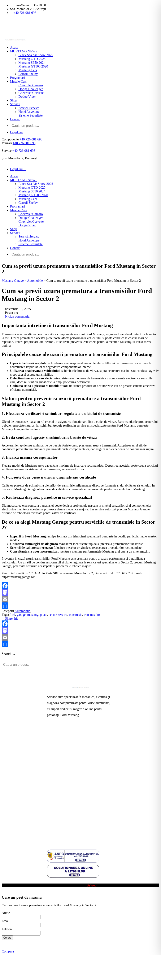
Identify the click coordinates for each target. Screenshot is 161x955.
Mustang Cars (27, 70)
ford (12, 614)
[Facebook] (80, 585)
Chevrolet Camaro (30, 85)
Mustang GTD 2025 (31, 59)
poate (43, 614)
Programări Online (59, 740)
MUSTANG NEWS (23, 51)
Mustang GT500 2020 (33, 66)
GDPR (51, 821)
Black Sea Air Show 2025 (35, 55)
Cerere (7, 937)
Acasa (14, 47)
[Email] (80, 599)
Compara (8, 951)
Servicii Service (28, 108)
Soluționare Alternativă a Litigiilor (69, 814)
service (62, 614)
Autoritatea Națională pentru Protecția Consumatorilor (72, 798)
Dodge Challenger (30, 89)
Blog (50, 881)
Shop (13, 100)
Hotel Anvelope (28, 111)
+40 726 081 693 (24, 12)
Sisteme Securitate (30, 115)
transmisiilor (92, 614)
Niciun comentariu (17, 316)
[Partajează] (80, 605)
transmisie (75, 614)
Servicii (15, 104)
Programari (17, 77)
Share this (11, 618)
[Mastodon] (80, 592)
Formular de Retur (59, 834)
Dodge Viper (27, 96)
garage (21, 614)
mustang (32, 614)
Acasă (51, 733)
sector (52, 614)
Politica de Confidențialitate (65, 827)
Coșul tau (16, 132)
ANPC (51, 807)
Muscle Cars (18, 81)
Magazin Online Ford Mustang (67, 767)
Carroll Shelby (28, 74)
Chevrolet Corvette (31, 93)
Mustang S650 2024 (31, 62)
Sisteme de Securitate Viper (65, 753)
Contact (15, 119)
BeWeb (91, 885)
